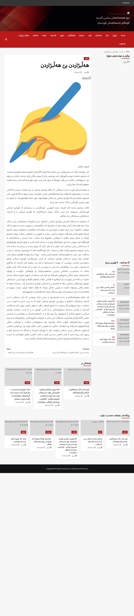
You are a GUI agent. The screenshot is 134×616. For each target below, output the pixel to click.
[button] (6, 39)
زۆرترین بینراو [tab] (111, 262)
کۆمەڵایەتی (71, 35)
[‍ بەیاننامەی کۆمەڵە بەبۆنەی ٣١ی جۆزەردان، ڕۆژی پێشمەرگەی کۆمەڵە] (123, 322)
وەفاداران (98, 35)
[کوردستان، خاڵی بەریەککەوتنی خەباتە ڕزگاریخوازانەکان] (77, 377)
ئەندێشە (35, 35)
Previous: (70, 350)
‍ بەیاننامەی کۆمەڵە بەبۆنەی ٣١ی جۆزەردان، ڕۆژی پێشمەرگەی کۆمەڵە (105, 326)
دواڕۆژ (115, 35)
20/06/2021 (77, 72)
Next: (20, 350)
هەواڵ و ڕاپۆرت (23, 35)
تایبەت (44, 35)
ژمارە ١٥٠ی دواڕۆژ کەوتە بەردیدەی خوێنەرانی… (107, 340)
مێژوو (62, 35)
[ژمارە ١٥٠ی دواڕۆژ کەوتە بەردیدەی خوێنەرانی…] (123, 337)
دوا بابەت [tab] (124, 262)
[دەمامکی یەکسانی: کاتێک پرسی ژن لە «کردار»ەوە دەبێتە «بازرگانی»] (123, 285)
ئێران (89, 35)
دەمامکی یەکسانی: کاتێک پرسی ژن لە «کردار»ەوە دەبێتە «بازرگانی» (105, 290)
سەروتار (81, 35)
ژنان (107, 35)
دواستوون (122, 43)
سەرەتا (123, 35)
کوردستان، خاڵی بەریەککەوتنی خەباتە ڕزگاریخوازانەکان (79, 391)
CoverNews (74, 468)
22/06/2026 (77, 396)
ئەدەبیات (53, 35)
